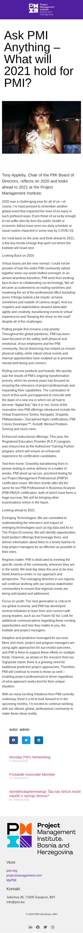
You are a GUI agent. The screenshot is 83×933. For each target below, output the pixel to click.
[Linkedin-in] (30, 927)
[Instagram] (52, 927)
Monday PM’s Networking (29, 757)
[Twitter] (45, 927)
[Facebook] (38, 927)
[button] (13, 740)
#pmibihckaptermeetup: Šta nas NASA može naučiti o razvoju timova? (45, 794)
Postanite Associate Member (32, 774)
